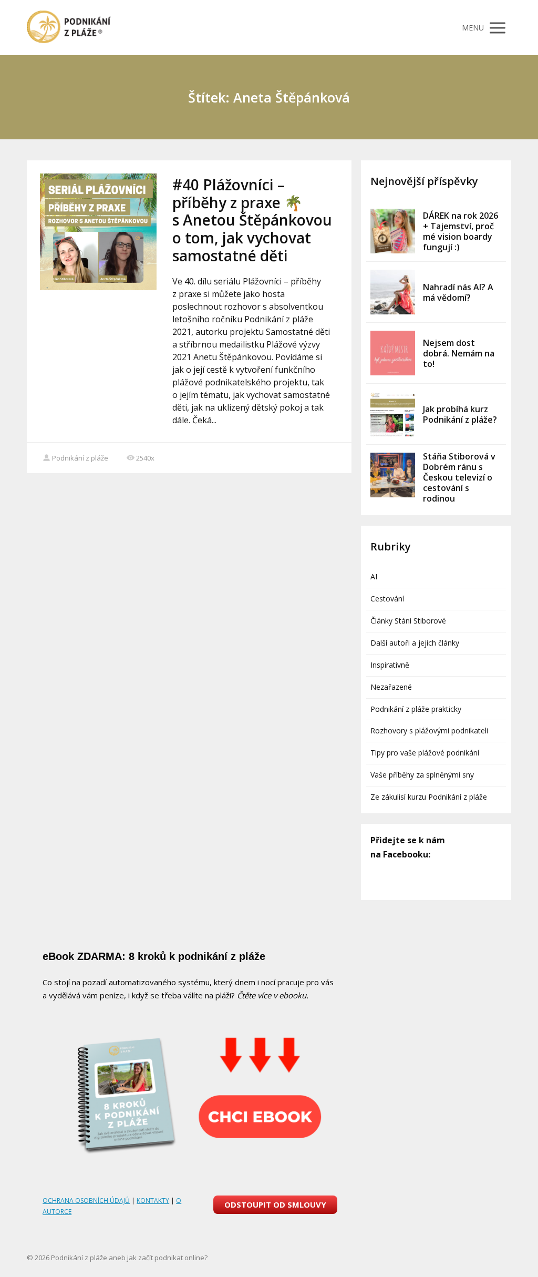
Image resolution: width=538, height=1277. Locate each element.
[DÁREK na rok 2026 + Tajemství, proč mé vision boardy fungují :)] (392, 231)
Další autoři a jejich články (414, 643)
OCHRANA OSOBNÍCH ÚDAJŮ (86, 1200)
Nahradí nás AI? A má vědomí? (458, 292)
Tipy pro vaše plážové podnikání (424, 753)
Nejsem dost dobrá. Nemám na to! (458, 353)
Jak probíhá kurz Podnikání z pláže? (460, 414)
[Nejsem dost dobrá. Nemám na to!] (392, 353)
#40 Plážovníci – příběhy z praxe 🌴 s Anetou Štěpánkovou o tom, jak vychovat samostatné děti (252, 220)
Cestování (387, 599)
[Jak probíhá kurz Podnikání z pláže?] (392, 414)
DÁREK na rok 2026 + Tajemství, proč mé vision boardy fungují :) (460, 231)
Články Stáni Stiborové (408, 621)
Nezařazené (391, 687)
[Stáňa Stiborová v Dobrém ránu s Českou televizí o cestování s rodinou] (392, 475)
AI (373, 576)
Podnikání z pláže (80, 458)
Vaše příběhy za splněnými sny (422, 775)
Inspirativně (389, 665)
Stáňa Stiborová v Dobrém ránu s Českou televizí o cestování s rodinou (459, 477)
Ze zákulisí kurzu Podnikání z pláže (428, 797)
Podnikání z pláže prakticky (415, 709)
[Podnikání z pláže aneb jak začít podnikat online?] (69, 28)
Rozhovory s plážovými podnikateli (429, 730)
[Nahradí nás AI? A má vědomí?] (392, 292)
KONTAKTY (153, 1200)
